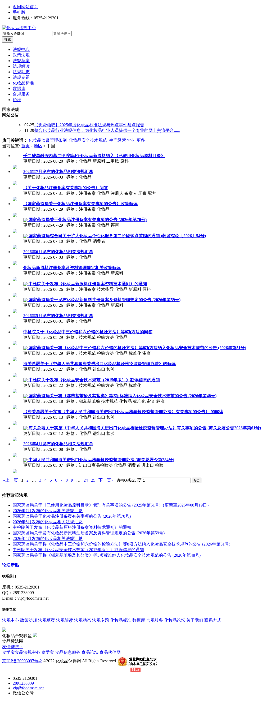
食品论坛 (90, 652)
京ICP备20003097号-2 (22, 661)
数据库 (138, 620)
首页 (25, 146)
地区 (38, 146)
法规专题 (100, 620)
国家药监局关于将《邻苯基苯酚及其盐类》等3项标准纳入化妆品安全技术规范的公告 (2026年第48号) (107, 555)
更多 (141, 140)
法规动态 (82, 620)
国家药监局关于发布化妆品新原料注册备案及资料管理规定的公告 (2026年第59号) (89, 533)
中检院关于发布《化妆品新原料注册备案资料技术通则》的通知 (72, 527)
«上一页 (10, 480)
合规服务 (154, 620)
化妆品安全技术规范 (88, 140)
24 (86, 480)
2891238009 (23, 683)
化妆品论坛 (174, 620)
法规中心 (10, 620)
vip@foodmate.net (28, 688)
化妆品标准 (120, 620)
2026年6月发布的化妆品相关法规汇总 (48, 522)
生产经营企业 (121, 140)
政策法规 (28, 620)
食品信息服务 (67, 652)
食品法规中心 (27, 652)
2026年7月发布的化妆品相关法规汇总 (48, 510)
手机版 (19, 12)
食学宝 (8, 652)
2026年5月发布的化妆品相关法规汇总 (48, 538)
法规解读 (64, 620)
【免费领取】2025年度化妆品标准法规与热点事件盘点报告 (89, 125)
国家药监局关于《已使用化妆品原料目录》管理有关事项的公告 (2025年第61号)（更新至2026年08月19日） (112, 505)
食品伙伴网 (110, 652)
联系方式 (212, 620)
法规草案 (46, 620)
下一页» (105, 480)
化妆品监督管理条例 (48, 140)
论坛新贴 (10, 565)
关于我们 (194, 620)
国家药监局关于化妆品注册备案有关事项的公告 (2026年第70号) (72, 516)
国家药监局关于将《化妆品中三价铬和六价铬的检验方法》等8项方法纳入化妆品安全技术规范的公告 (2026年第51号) (121, 544)
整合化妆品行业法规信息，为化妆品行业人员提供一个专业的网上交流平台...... (107, 130)
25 (93, 480)
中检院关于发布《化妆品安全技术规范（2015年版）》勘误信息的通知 (78, 549)
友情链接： (12, 647)
